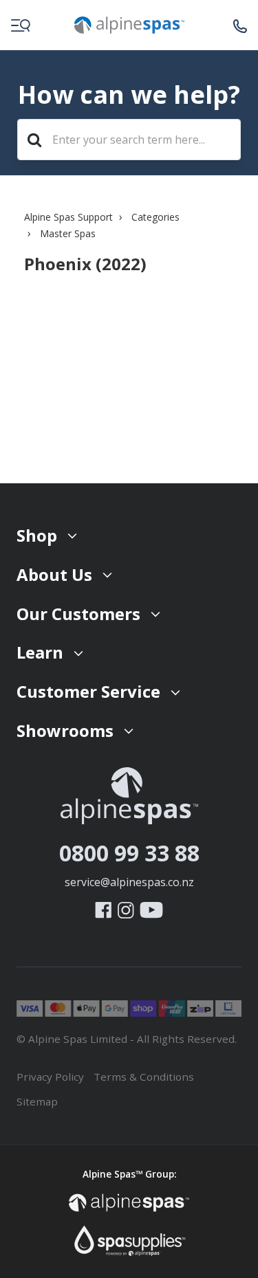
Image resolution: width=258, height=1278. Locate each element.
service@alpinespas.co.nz (129, 882)
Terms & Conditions (144, 1076)
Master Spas (68, 233)
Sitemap (37, 1101)
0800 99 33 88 (129, 853)
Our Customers (78, 613)
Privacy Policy (50, 1076)
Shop (37, 535)
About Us (54, 574)
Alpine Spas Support (68, 216)
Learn (40, 652)
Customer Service (88, 691)
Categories (155, 216)
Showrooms (65, 730)
